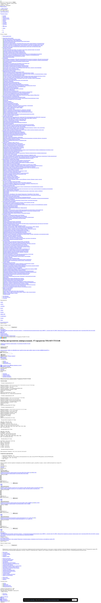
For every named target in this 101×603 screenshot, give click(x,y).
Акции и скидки (6, 18)
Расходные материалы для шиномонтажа (11, 96)
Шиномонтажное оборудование (9, 70)
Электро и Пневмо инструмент (9, 262)
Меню (4, 28)
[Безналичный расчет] (7, 586)
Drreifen (2, 312)
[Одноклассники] (2, 337)
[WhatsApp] (4, 337)
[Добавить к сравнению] (1, 484)
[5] (5, 347)
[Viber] (3, 337)
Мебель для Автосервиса (8, 287)
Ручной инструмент (7, 214)
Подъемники (5, 58)
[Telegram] (6, 337)
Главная (4, 15)
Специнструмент (6, 240)
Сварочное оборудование (8, 116)
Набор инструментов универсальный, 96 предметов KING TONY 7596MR (15, 503)
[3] (3, 347)
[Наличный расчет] (7, 363)
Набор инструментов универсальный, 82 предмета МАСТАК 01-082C (14, 473)
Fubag (1, 320)
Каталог (4, 16)
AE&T (1, 302)
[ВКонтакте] (1, 337)
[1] (1, 347)
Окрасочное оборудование (8, 38)
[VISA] (4, 361)
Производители (6, 17)
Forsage (1, 318)
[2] (2, 347)
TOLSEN (2, 369)
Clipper (1, 310)
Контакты (5, 24)
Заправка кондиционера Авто (9, 185)
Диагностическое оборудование (9, 201)
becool (1, 308)
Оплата (4, 21)
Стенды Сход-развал (7, 180)
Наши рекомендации (7, 36)
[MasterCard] (5, 362)
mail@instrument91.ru (4, 11)
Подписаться (14, 327)
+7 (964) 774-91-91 (4, 8)
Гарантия (4, 23)
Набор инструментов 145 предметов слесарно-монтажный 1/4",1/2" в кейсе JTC (16, 518)
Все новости (2, 329)
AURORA (2, 306)
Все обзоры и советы (4, 540)
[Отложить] (1, 485)
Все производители (4, 322)
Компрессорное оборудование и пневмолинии (12, 130)
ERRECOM (2, 314)
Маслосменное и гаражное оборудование (11, 159)
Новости (4, 19)
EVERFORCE (3, 316)
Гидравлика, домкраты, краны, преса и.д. (11, 142)
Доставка (4, 22)
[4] (4, 347)
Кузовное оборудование (7, 47)
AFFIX (1, 304)
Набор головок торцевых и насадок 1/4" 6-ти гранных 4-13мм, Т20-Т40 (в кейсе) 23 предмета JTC (20, 488)
